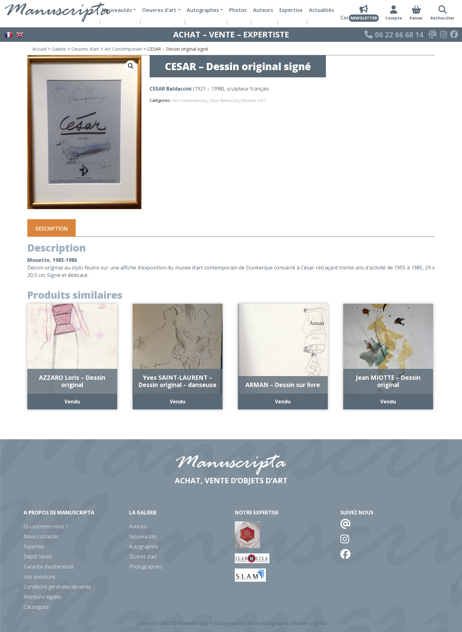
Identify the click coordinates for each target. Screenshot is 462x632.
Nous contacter (41, 536)
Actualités (321, 10)
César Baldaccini (224, 100)
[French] (9, 34)
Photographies (145, 566)
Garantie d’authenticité (49, 566)
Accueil (39, 49)
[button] (130, 66)
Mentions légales (43, 596)
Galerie (59, 49)
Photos (238, 10)
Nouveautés (143, 536)
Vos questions (39, 576)
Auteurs (263, 10)
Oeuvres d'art (85, 49)
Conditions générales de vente (57, 586)
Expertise (291, 10)
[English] (20, 34)
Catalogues (36, 606)
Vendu (72, 401)
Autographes (143, 546)
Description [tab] (52, 228)
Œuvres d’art (143, 556)
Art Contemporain (123, 49)
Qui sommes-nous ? (46, 526)
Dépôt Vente (38, 556)
